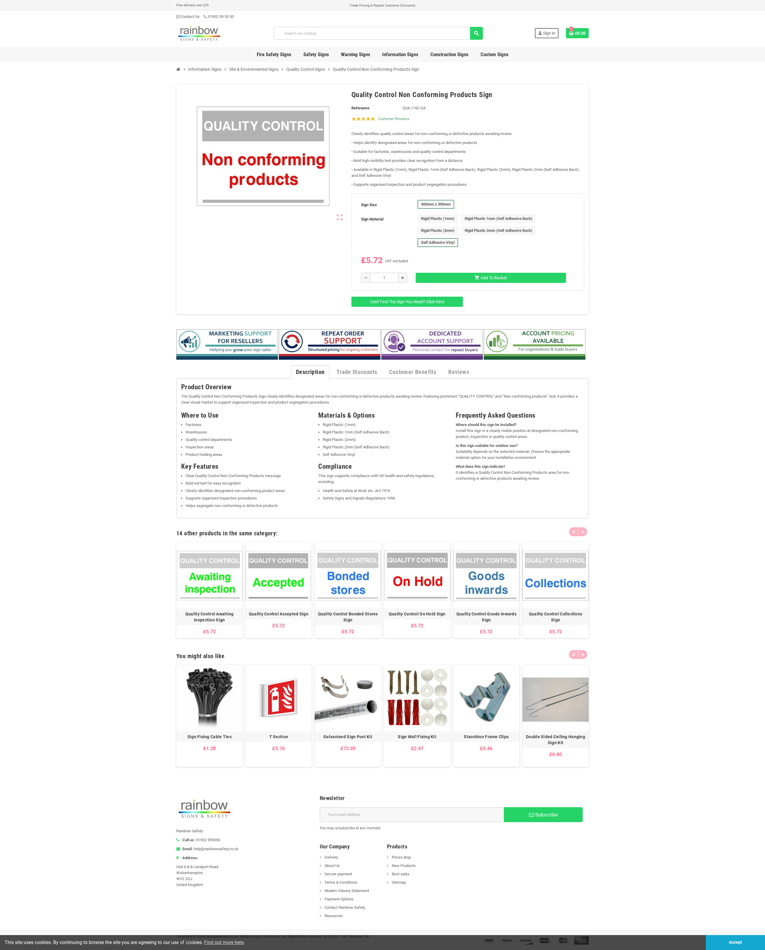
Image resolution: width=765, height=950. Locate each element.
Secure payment (338, 874)
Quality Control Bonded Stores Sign (348, 617)
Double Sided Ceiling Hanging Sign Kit (555, 739)
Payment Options (339, 899)
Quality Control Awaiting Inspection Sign (209, 617)
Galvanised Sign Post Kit (347, 736)
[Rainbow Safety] (199, 33)
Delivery (331, 857)
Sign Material (372, 219)
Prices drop (401, 857)
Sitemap (398, 882)
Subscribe (546, 815)
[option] (209, 590)
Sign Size (369, 205)
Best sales (400, 874)
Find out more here (224, 942)
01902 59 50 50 (218, 16)
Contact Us (190, 16)
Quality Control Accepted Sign (278, 614)
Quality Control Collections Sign (555, 617)
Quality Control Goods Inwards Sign (486, 617)
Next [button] (582, 531)
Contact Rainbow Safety (344, 907)
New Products (403, 865)
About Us (332, 865)
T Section (278, 736)
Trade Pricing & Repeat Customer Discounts (382, 5)
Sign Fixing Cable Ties (209, 736)
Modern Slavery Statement (346, 890)
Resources (333, 916)
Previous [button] (573, 531)
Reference (360, 108)
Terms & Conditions (340, 882)
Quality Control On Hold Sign (417, 614)
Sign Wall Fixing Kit (417, 736)
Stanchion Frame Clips (486, 736)
